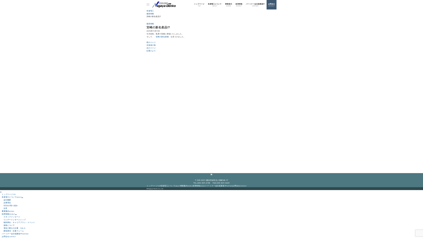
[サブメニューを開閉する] (22, 197)
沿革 (5, 208)
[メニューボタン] (148, 5)
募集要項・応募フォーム (14, 231)
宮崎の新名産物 (162, 37)
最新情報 (150, 24)
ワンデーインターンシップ (15, 219)
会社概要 (7, 200)
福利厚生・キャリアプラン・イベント (19, 222)
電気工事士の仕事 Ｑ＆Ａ (15, 228)
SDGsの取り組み (11, 205)
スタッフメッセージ (12, 217)
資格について (9, 225)
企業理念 (7, 203)
